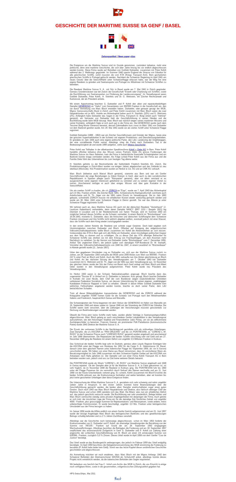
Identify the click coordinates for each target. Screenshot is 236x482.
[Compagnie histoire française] (103, 47)
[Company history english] (131, 47)
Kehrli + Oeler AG (137, 149)
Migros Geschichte (136, 145)
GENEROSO (85, 106)
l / (117, 56)
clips (132, 56)
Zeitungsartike (108, 56)
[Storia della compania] (118, 47)
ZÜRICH (113, 190)
